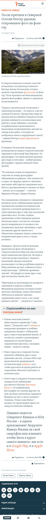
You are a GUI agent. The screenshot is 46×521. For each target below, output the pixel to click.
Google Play (19, 446)
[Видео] (28, 518)
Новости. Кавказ (10, 10)
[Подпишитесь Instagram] (32, 490)
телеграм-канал (12, 312)
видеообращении (28, 138)
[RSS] (38, 490)
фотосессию (29, 92)
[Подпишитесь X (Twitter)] (15, 490)
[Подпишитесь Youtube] (21, 490)
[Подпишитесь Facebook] (9, 490)
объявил (34, 326)
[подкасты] (18, 518)
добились (26, 364)
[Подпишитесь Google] (3, 490)
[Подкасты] (3, 495)
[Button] (18, 38)
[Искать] (39, 518)
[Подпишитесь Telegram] (26, 490)
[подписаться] (9, 495)
